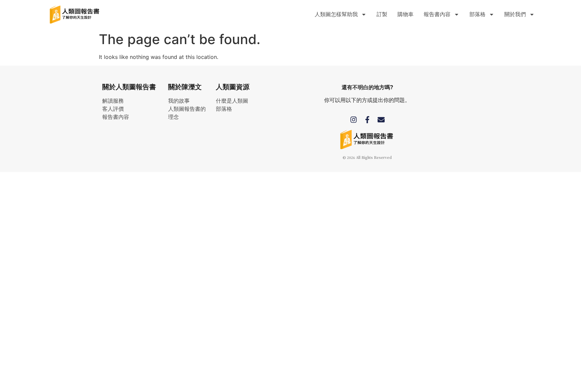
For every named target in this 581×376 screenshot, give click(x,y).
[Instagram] (353, 119)
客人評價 (113, 109)
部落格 (224, 109)
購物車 (405, 14)
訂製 (382, 14)
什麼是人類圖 (232, 101)
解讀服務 (113, 101)
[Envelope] (381, 119)
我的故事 (179, 101)
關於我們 (515, 14)
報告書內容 (115, 117)
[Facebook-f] (367, 119)
